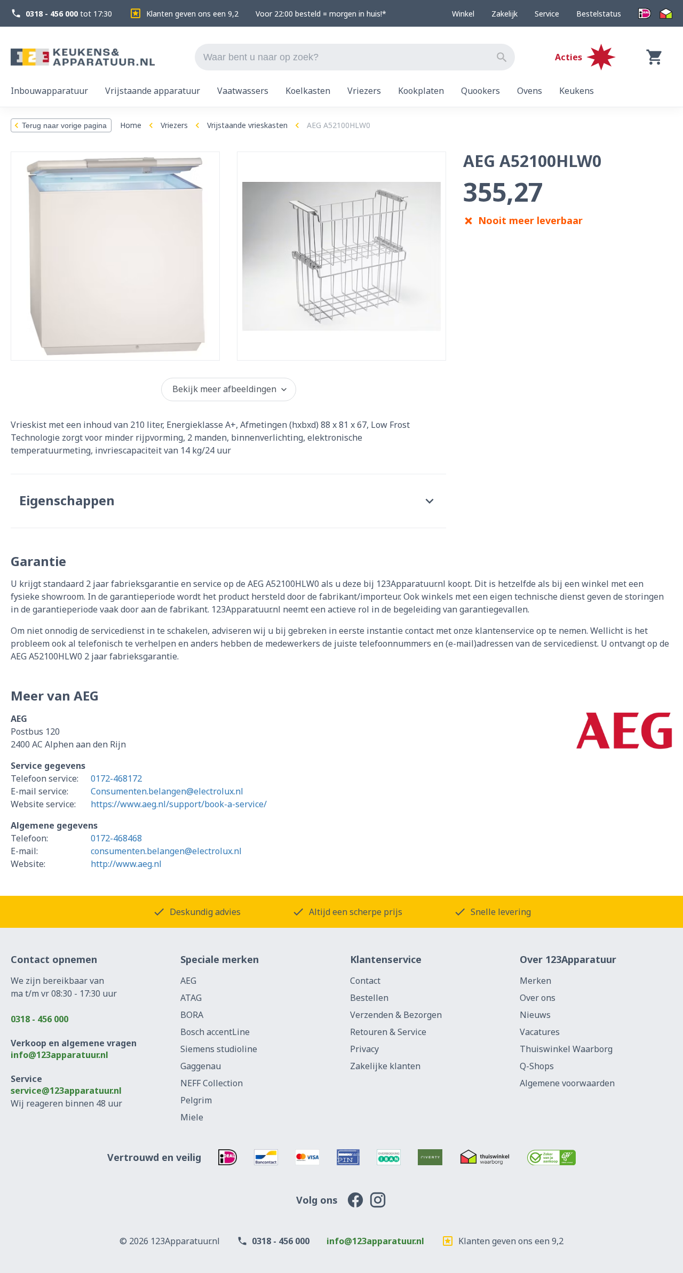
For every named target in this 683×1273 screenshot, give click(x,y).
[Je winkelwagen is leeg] (654, 57)
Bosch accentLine (215, 1032)
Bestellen (369, 998)
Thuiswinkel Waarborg (566, 1049)
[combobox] (355, 57)
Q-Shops (537, 1066)
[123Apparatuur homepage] (83, 57)
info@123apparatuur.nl (59, 1055)
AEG (188, 980)
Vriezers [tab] (364, 91)
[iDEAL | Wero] (644, 13)
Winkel (463, 14)
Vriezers (174, 125)
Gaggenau (200, 1066)
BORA (191, 1015)
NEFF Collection (211, 1083)
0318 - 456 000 (39, 1019)
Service (547, 14)
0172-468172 (116, 778)
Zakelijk (504, 14)
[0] (654, 57)
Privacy (364, 1049)
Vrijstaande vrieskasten (247, 125)
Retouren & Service (388, 1032)
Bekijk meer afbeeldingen (224, 389)
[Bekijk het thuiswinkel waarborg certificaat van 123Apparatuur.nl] (484, 1157)
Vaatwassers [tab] (242, 91)
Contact (365, 980)
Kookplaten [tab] (421, 91)
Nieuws (535, 1015)
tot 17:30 (69, 14)
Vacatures (540, 1032)
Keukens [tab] (576, 91)
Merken (535, 980)
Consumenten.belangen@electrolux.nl (167, 791)
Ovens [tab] (529, 91)
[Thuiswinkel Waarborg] (666, 13)
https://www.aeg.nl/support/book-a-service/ (179, 804)
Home (130, 125)
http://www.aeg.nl (126, 864)
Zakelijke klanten (385, 1066)
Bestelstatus (598, 14)
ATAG (191, 998)
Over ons (537, 998)
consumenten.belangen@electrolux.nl (166, 851)
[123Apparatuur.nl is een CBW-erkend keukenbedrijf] (551, 1157)
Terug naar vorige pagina (64, 125)
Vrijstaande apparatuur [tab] (152, 91)
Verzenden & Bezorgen (396, 1015)
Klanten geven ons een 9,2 (192, 14)
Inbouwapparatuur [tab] (49, 91)
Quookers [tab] (480, 91)
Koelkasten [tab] (307, 91)
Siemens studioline (218, 1049)
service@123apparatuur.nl (66, 1090)
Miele (191, 1117)
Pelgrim (196, 1100)
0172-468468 (116, 838)
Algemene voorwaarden (567, 1083)
